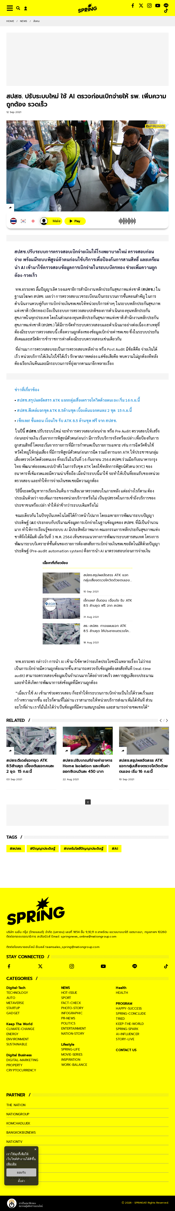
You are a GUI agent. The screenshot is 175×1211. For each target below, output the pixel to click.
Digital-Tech (15, 987)
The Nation (15, 1105)
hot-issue (69, 992)
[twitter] (25, 207)
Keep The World (19, 1024)
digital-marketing (22, 1060)
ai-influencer (127, 1034)
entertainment (73, 1028)
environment (17, 1039)
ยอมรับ (21, 1172)
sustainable (16, 1044)
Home (10, 21)
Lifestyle (67, 1044)
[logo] (87, 8)
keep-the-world (130, 1023)
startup (13, 1008)
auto (10, 997)
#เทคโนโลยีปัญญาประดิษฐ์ (83, 848)
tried (120, 1018)
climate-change (20, 1029)
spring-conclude (131, 1013)
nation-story (73, 1033)
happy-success (129, 1008)
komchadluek (18, 1123)
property (14, 1065)
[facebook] (18, 208)
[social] (132, 5)
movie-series (71, 1054)
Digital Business (19, 1055)
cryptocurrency (21, 1070)
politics (68, 1023)
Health (121, 987)
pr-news (68, 1018)
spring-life (70, 1049)
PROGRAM (124, 1003)
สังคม (36, 21)
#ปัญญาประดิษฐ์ (42, 848)
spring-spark (127, 1029)
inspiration (70, 1059)
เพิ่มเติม (11, 1164)
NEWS (23, 21)
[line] (33, 208)
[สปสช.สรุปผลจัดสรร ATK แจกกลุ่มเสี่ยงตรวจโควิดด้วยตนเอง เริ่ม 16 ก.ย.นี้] (144, 741)
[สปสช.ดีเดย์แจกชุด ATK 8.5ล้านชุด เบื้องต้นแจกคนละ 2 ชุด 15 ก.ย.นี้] (31, 741)
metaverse (15, 1003)
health (122, 992)
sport (66, 997)
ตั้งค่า (21, 1181)
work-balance (74, 1064)
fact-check (71, 1003)
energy (12, 1034)
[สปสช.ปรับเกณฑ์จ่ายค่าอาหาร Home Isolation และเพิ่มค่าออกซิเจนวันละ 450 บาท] (88, 741)
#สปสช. (16, 848)
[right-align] (17, 8)
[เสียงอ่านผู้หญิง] (51, 221)
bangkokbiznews (21, 1132)
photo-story (72, 1008)
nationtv (14, 1141)
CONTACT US (126, 1050)
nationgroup (17, 1114)
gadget (13, 1013)
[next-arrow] (166, 720)
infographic (72, 1013)
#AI (115, 848)
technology (17, 992)
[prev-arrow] (161, 720)
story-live (125, 1039)
